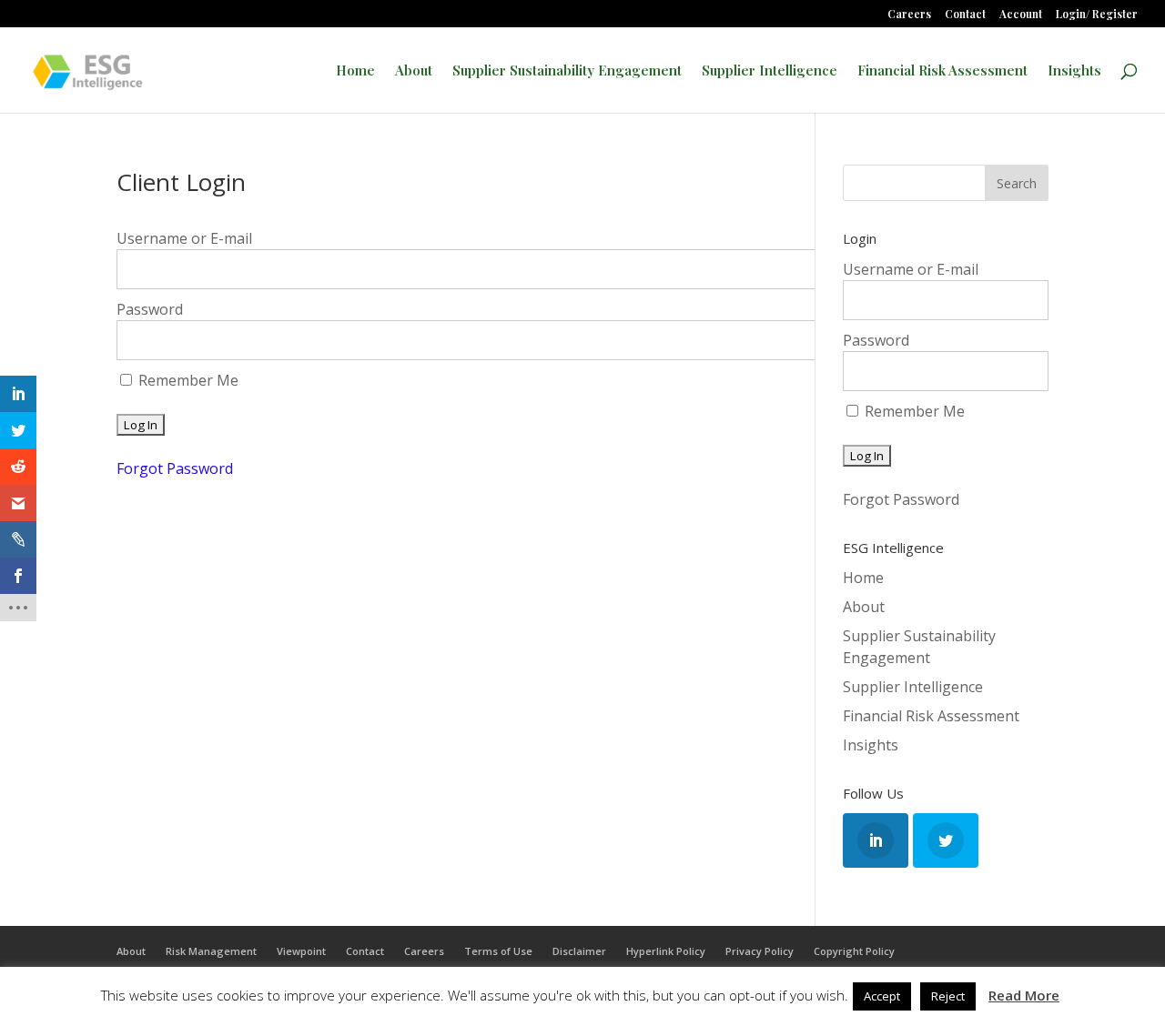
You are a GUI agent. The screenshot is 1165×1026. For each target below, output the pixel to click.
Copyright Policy (854, 951)
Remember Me (186, 380)
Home (355, 71)
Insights (1074, 71)
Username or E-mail (184, 238)
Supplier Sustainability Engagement (567, 71)
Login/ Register (1097, 14)
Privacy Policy (759, 951)
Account (1020, 14)
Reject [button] (948, 996)
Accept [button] (882, 996)
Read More (1023, 995)
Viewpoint (301, 951)
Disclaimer (579, 951)
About (413, 71)
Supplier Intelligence (769, 71)
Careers (909, 14)
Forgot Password (174, 468)
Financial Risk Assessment (942, 71)
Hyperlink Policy (665, 951)
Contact (965, 14)
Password (149, 309)
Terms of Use (498, 951)
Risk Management (211, 951)
